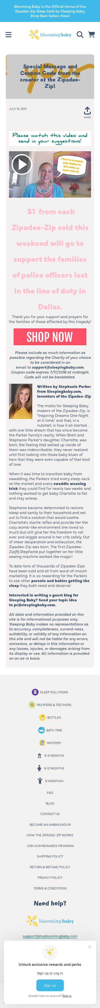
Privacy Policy (50, 877)
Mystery (54, 742)
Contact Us (50, 813)
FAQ (50, 792)
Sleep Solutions (54, 692)
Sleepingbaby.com (64, 391)
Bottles (54, 717)
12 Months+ (54, 780)
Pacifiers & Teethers (54, 704)
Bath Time (54, 730)
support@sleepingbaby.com (57, 367)
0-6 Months (54, 755)
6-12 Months (54, 768)
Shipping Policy (50, 856)
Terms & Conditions (50, 888)
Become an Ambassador (50, 824)
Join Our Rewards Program (50, 845)
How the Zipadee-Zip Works (50, 835)
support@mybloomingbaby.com (50, 935)
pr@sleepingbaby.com (34, 604)
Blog (50, 803)
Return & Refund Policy (50, 867)
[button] (8, 34)
